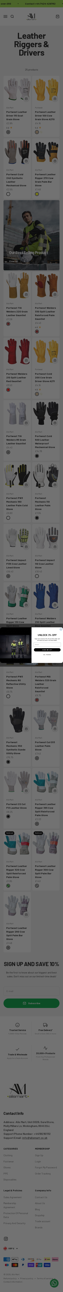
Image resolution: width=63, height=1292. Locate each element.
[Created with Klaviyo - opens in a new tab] (31, 664)
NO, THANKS (47, 654)
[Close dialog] (61, 629)
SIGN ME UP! (47, 649)
